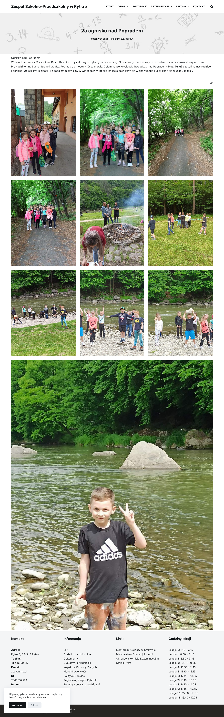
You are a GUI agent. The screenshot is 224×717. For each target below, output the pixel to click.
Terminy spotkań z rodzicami (82, 684)
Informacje (117, 39)
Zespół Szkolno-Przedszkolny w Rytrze (49, 6)
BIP (66, 649)
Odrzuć (34, 705)
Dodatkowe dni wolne (77, 654)
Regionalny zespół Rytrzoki (80, 680)
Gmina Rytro (124, 662)
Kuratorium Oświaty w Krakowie (136, 649)
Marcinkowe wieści (75, 671)
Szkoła (181, 6)
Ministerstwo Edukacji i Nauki (134, 654)
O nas (121, 6)
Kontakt (199, 6)
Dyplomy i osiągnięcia (77, 662)
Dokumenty (71, 658)
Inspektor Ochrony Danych (80, 667)
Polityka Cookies (74, 676)
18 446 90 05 (19, 662)
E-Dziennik (140, 6)
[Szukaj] (211, 6)
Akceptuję (17, 705)
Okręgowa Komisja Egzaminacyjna (137, 658)
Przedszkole (160, 6)
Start (109, 6)
